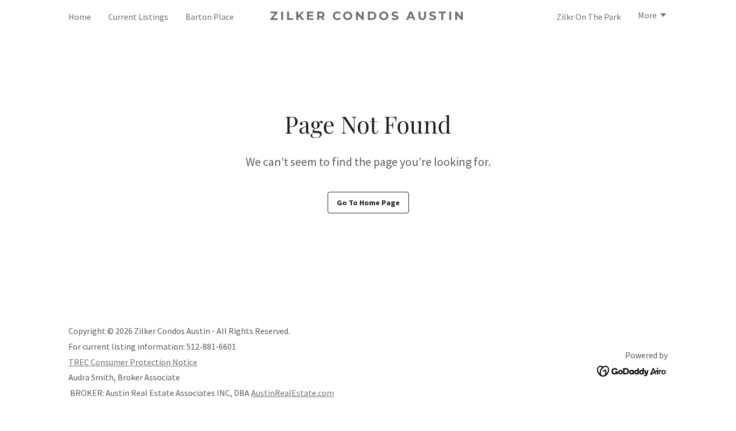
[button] (653, 16)
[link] (368, 16)
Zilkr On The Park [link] (589, 16)
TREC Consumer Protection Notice (132, 362)
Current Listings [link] (138, 16)
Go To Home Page (368, 202)
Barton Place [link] (209, 16)
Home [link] (79, 16)
